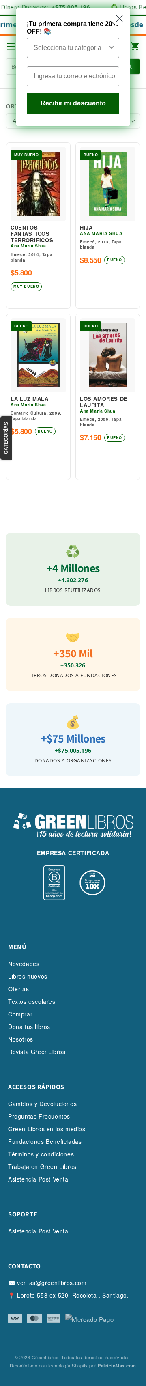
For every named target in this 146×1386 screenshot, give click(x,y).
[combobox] (70, 48)
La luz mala (30, 399)
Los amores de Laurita (104, 402)
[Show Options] (111, 48)
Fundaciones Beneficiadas (45, 1141)
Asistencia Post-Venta (38, 1179)
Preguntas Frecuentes (39, 1116)
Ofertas (18, 989)
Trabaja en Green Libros (42, 1166)
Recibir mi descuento (73, 103)
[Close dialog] (119, 18)
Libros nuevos (27, 976)
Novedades (23, 964)
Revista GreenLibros (36, 1052)
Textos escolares (32, 1001)
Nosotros (20, 1039)
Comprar (20, 1014)
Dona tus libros (29, 1026)
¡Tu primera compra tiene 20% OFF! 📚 (72, 27)
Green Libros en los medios (47, 1129)
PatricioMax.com (117, 1365)
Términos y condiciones (41, 1154)
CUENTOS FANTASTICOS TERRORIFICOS (32, 233)
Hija (86, 227)
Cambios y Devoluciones (42, 1104)
